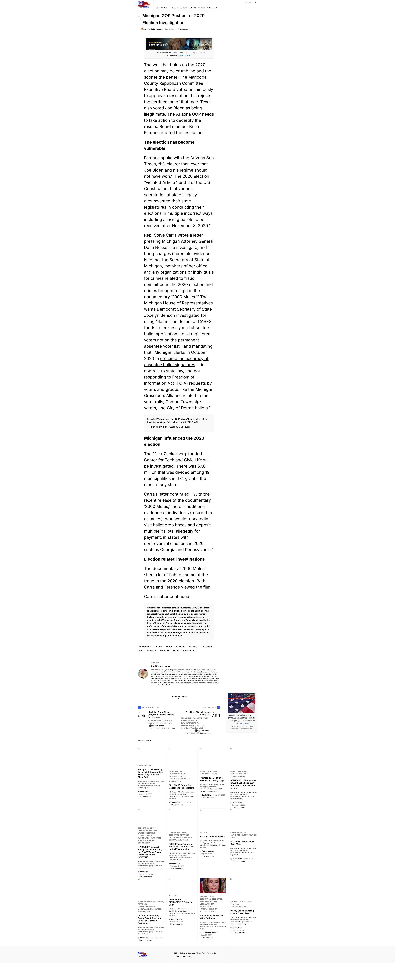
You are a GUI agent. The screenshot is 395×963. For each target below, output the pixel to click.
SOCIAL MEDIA (184, 779)
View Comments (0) (179, 697)
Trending (159, 723)
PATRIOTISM (156, 838)
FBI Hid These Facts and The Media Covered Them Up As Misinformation (181, 846)
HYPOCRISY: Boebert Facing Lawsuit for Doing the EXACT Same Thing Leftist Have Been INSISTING (150, 852)
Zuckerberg (189, 651)
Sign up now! (185, 55)
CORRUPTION (202, 718)
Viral (166, 723)
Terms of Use (212, 953)
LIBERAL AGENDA (188, 725)
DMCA (176, 956)
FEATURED (167, 721)
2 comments (146, 797)
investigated (162, 466)
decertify (180, 647)
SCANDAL (185, 728)
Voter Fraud (183, 840)
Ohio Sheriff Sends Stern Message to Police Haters (181, 786)
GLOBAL (151, 723)
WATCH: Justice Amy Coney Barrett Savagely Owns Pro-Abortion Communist (149, 919)
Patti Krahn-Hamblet (161, 666)
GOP (141, 651)
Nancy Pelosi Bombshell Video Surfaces (211, 916)
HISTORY (213, 901)
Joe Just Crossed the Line (212, 836)
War (170, 723)
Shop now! (244, 723)
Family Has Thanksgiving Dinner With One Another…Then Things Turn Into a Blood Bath (151, 773)
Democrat (194, 647)
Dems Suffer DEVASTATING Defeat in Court (180, 902)
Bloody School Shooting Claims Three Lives (242, 912)
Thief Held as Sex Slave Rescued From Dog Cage (212, 779)
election (207, 647)
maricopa (151, 651)
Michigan (164, 651)
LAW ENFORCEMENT (189, 723)
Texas (176, 651)
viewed (187, 587)
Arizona (158, 647)
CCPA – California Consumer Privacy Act (189, 953)
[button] (249, 2)
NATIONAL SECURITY (177, 776)
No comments (185, 29)
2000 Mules (145, 647)
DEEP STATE (242, 771)
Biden (169, 647)
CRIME (184, 721)
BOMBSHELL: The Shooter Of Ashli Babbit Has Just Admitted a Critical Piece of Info (243, 784)
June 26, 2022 (182, 427)
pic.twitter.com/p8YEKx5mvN (183, 422)
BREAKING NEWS (155, 721)
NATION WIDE (143, 838)
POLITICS (200, 725)
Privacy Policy (186, 956)
